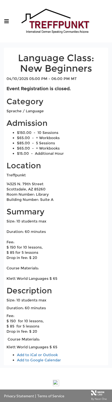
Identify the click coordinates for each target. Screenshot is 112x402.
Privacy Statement (19, 396)
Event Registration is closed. (39, 88)
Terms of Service (50, 396)
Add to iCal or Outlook (37, 354)
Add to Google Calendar (39, 360)
